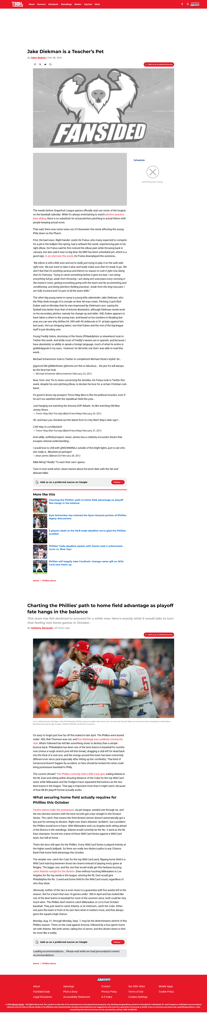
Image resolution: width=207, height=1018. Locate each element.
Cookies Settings (137, 996)
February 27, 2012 (91, 430)
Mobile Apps (166, 986)
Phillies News (49, 580)
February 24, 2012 (91, 413)
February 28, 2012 (70, 455)
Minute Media (18, 1004)
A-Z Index (106, 996)
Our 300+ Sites (136, 986)
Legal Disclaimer (42, 996)
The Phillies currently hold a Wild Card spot (81, 773)
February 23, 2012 (82, 373)
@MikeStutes (55, 365)
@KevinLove (71, 365)
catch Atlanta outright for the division (54, 871)
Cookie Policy (166, 991)
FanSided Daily (41, 991)
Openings (68, 986)
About (36, 986)
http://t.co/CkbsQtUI (50, 426)
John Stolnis (38, 57)
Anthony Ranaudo (42, 628)
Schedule (53, 4)
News (32, 4)
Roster (78, 4)
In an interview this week (59, 256)
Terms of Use (135, 991)
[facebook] (182, 4)
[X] (188, 4)
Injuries (88, 4)
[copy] (50, 64)
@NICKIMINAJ (68, 447)
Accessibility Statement (76, 996)
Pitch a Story (70, 991)
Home (36, 580)
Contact (105, 986)
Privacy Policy (109, 991)
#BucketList (54, 451)
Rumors (41, 4)
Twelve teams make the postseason (53, 809)
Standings (66, 4)
